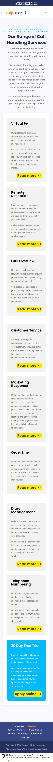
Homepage (19, 726)
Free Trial (24, 737)
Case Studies (35, 730)
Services (32, 726)
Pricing (11, 733)
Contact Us (36, 733)
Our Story (23, 733)
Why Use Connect (16, 730)
